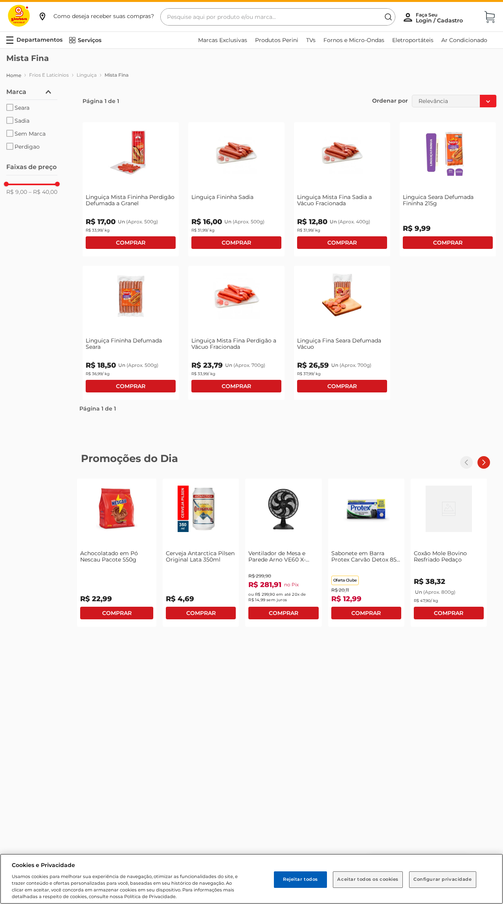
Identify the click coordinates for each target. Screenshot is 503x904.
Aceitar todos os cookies (367, 879)
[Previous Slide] (466, 462)
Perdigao (27, 146)
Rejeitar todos (300, 879)
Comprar (131, 242)
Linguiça (87, 75)
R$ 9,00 (16, 192)
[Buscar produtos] (388, 17)
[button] (96, 16)
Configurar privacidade (442, 879)
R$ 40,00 (43, 192)
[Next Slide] (483, 462)
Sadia (22, 120)
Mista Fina (117, 75)
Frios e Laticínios (49, 75)
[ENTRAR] (440, 18)
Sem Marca (30, 133)
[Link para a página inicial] (13, 75)
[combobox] (277, 17)
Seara (22, 107)
